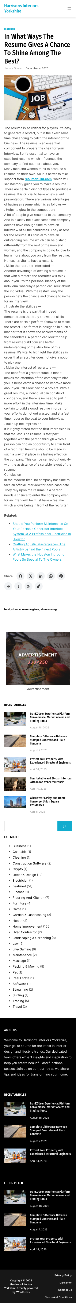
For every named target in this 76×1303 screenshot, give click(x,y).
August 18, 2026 (39, 727)
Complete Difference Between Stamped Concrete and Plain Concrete (48, 740)
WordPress (23, 1292)
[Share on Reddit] (8, 586)
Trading (18, 1001)
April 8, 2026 (37, 811)
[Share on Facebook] (20, 576)
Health (17, 921)
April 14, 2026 (38, 769)
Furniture (19, 903)
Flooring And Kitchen (28, 898)
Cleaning (19, 857)
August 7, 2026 (39, 750)
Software (19, 984)
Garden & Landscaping (29, 915)
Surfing (18, 995)
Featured (9, 29)
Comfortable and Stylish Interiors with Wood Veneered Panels (51, 780)
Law (16, 944)
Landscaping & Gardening (32, 938)
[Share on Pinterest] (61, 576)
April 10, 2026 (38, 788)
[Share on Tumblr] (18, 586)
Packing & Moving (26, 966)
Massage (19, 961)
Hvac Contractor (25, 932)
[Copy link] (39, 586)
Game (17, 909)
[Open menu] (69, 8)
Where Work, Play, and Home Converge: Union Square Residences (47, 801)
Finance (18, 892)
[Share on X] (31, 576)
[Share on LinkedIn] (41, 576)
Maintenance (22, 955)
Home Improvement (27, 926)
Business (19, 846)
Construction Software (29, 863)
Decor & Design (24, 875)
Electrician (20, 880)
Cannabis (20, 852)
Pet (15, 972)
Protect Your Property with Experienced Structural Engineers (50, 760)
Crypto (18, 869)
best (7, 609)
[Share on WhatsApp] (51, 576)
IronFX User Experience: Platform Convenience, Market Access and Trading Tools (50, 717)
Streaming (20, 989)
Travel (17, 1007)
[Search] (64, 826)
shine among (49, 609)
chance (16, 609)
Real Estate (21, 978)
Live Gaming (22, 949)
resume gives (30, 609)
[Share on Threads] (28, 586)
